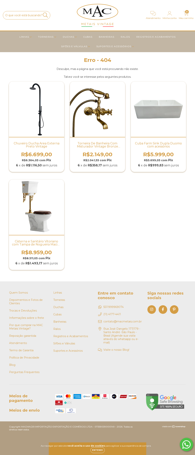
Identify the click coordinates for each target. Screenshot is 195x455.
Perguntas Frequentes (24, 372)
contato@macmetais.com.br (122, 321)
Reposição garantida (22, 336)
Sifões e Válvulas (74, 46)
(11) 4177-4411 (112, 314)
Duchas (69, 36)
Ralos (125, 36)
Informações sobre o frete (26, 318)
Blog (12, 365)
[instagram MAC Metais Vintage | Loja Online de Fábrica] (151, 309)
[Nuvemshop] (174, 427)
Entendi (97, 450)
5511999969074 (113, 307)
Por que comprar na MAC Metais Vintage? (26, 326)
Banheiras (106, 36)
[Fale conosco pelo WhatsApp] (186, 444)
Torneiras (46, 36)
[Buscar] (45, 15)
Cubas (87, 36)
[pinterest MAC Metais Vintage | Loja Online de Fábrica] (174, 309)
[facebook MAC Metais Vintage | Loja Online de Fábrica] (163, 309)
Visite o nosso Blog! (116, 349)
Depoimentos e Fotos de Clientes (26, 301)
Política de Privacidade (24, 357)
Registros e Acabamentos (156, 36)
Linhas (24, 36)
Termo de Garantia (21, 350)
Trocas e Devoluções (23, 310)
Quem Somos (18, 292)
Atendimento (18, 343)
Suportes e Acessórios (114, 46)
